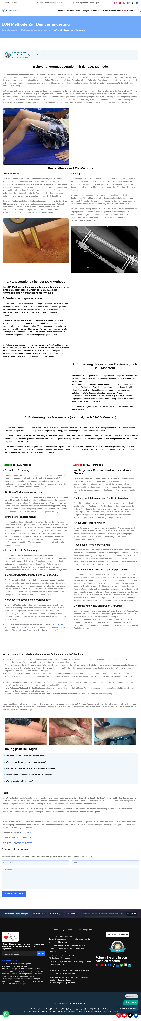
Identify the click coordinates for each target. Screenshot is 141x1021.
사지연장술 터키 (28, 1011)
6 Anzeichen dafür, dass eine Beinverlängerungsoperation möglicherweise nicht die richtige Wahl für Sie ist (69, 939)
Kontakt (120, 11)
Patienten (93, 11)
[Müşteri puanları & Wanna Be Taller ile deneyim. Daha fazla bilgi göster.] (117, 956)
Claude (73, 914)
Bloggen (101, 11)
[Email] (136, 1015)
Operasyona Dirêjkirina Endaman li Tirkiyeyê (104, 1011)
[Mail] (125, 974)
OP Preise (132, 1002)
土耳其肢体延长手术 (106, 1009)
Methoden (70, 11)
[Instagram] (116, 3)
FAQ (106, 11)
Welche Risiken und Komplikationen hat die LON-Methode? (29, 775)
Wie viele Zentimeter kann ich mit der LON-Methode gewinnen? (31, 768)
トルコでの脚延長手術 (92, 1009)
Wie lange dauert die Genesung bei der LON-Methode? (27, 756)
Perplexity (57, 914)
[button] (70, 756)
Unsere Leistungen (82, 11)
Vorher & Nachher (129, 1008)
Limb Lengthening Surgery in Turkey (39, 1009)
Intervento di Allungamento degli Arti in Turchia (48, 1011)
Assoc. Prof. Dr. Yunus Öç (21, 55)
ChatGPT (40, 914)
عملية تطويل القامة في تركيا (75, 1009)
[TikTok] (133, 3)
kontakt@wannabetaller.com (51, 3)
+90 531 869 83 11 (12, 3)
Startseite (61, 11)
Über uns (112, 11)
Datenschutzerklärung (70, 1006)
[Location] (129, 974)
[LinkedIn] (137, 3)
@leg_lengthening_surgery (22, 843)
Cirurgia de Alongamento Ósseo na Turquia (77, 1011)
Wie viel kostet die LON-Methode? (19, 781)
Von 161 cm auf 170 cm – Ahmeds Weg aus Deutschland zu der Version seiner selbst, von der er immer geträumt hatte (68, 949)
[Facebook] (129, 3)
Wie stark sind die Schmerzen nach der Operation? (26, 762)
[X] (124, 3)
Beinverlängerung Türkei (58, 1009)
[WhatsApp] (121, 974)
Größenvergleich (68, 973)
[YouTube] (120, 3)
